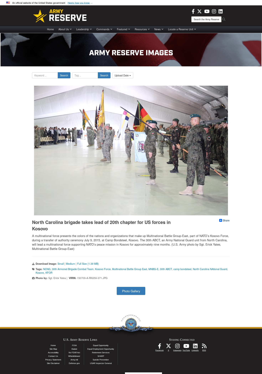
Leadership (82, 29)
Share (226, 220)
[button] (80, 3)
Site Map (53, 349)
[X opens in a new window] (199, 11)
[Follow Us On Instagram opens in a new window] (177, 347)
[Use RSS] (204, 347)
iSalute (74, 349)
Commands (102, 29)
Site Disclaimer (53, 363)
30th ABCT (166, 269)
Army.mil (74, 360)
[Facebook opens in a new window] (193, 11)
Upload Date (122, 75)
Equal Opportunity (101, 345)
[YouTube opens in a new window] (206, 11)
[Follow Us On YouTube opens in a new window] (186, 347)
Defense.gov (74, 363)
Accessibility (53, 352)
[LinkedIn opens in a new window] (221, 11)
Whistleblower (74, 356)
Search (64, 75)
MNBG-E (153, 269)
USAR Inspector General (101, 363)
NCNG (46, 269)
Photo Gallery (131, 291)
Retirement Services (101, 352)
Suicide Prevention (101, 360)
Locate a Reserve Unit (180, 29)
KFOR (48, 272)
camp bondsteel (182, 269)
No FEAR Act (74, 352)
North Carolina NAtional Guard (210, 269)
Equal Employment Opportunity (100, 349)
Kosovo (40, 272)
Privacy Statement (53, 360)
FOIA (74, 345)
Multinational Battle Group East (129, 269)
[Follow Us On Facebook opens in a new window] (159, 347)
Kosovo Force (103, 269)
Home (50, 29)
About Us (63, 29)
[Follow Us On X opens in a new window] (168, 347)
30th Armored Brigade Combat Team (73, 269)
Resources (141, 29)
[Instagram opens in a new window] (214, 11)
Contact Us (53, 356)
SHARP (100, 356)
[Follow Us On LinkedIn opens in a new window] (195, 347)
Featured (122, 29)
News (157, 29)
